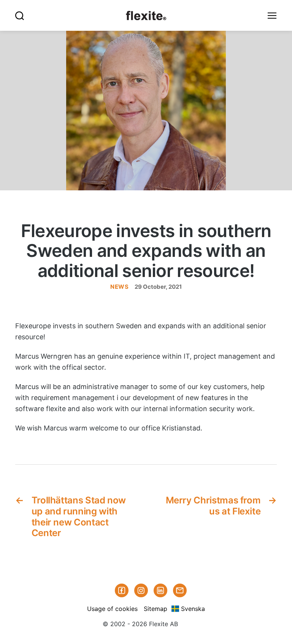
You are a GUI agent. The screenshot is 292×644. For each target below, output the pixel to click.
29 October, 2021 (158, 286)
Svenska (193, 608)
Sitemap (155, 608)
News (119, 286)
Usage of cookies (112, 608)
